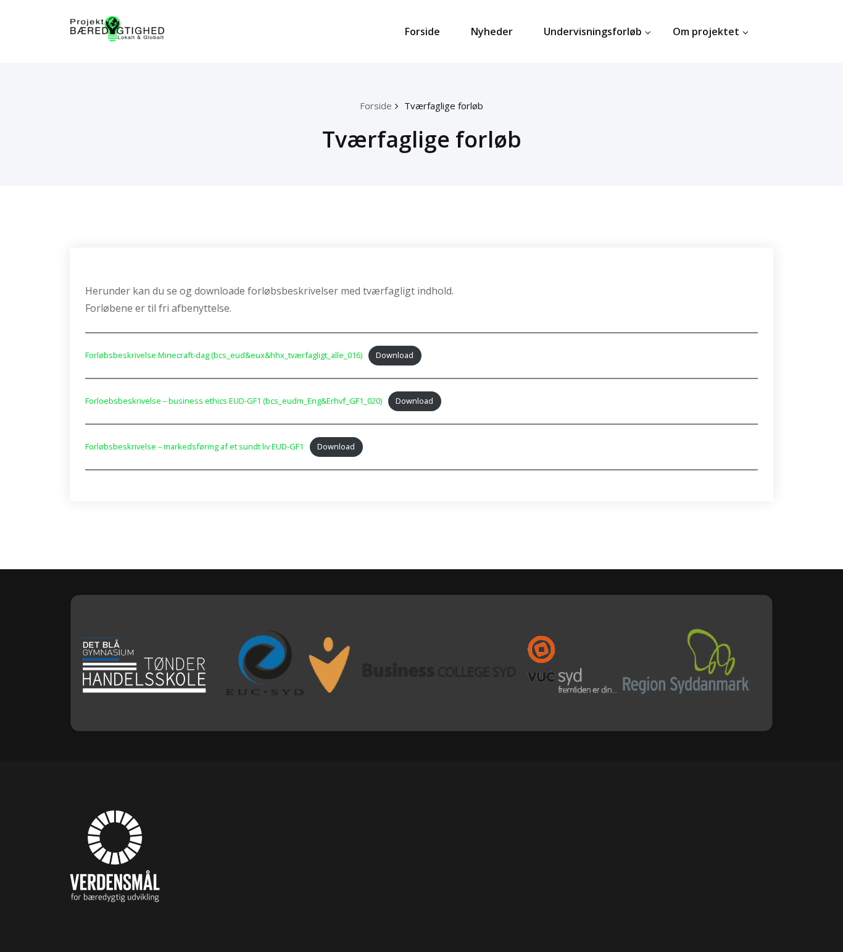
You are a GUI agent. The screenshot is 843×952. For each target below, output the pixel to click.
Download (394, 355)
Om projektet (706, 31)
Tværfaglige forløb (443, 105)
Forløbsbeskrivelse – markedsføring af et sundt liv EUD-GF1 (194, 446)
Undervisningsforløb (593, 31)
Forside (422, 31)
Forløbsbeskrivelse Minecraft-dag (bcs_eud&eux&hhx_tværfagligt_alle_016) (223, 355)
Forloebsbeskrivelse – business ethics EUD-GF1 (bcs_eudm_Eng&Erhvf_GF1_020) (233, 400)
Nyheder (492, 31)
